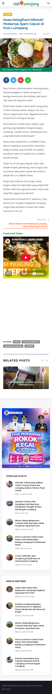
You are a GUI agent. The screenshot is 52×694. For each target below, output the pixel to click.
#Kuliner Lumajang (31, 342)
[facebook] (6, 80)
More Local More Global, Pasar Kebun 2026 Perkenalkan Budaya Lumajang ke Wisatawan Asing (30, 541)
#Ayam (16, 342)
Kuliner (8, 14)
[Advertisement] (26, 309)
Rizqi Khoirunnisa (10, 34)
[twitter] (13, 80)
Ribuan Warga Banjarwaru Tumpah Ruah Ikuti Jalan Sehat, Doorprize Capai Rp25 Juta (29, 523)
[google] (21, 80)
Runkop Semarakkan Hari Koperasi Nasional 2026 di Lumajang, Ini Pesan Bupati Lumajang (27, 662)
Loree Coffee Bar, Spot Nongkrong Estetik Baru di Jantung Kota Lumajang (27, 558)
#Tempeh (29, 346)
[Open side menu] (3, 3)
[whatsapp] (28, 80)
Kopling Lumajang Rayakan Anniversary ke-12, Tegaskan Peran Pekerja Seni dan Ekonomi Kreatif (30, 608)
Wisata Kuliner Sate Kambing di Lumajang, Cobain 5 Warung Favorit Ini (28, 225)
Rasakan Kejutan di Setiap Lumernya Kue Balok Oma (26, 383)
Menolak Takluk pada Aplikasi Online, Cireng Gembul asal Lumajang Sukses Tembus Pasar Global (30, 486)
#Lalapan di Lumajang (13, 346)
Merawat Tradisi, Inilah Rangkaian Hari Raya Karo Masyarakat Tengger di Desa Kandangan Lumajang (28, 505)
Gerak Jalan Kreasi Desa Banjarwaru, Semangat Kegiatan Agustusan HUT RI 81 (30, 590)
